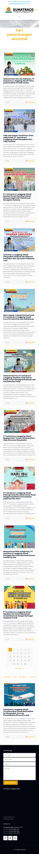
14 (13, 657)
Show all (33, 677)
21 (17, 660)
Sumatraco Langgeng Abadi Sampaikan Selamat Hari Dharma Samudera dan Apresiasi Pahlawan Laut (18, 257)
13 (10, 657)
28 (25, 664)
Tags (14, 677)
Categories (6, 677)
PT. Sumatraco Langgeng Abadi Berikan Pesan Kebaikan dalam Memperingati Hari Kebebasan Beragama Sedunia (17, 197)
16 (21, 657)
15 (17, 657)
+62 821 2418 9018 (14, 831)
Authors (23, 677)
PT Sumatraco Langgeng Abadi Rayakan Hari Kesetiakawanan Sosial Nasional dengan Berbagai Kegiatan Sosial (18, 614)
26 (17, 664)
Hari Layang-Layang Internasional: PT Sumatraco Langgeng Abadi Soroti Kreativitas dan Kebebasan (18, 317)
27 (21, 664)
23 (25, 660)
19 (10, 660)
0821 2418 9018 (25, 2)
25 (14, 664)
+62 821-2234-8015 (14, 833)
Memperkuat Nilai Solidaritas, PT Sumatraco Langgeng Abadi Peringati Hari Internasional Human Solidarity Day (19, 554)
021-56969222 (14, 2)
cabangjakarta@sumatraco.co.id (20, 4)
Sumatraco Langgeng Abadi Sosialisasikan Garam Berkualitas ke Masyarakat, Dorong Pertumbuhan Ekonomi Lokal (18, 712)
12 (28, 653)
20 (14, 660)
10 (21, 653)
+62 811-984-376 (14, 829)
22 (21, 660)
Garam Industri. (21, 850)
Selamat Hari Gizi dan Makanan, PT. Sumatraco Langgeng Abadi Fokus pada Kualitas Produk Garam (19, 80)
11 (25, 653)
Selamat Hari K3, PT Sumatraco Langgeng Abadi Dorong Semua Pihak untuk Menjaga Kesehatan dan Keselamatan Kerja (19, 378)
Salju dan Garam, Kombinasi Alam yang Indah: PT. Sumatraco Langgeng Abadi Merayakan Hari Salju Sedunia (18, 138)
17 (25, 657)
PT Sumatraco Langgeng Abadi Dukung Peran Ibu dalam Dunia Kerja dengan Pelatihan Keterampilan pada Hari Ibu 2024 (19, 495)
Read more (31, 102)
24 (29, 660)
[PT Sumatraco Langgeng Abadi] (19, 10)
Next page (19, 668)
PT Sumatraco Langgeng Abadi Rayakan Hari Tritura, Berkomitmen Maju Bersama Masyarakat (19, 438)
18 (28, 657)
